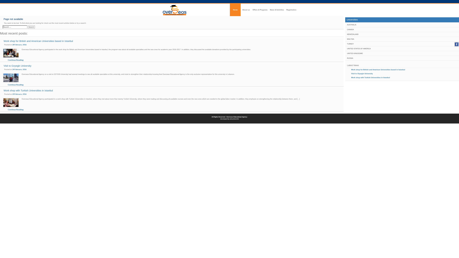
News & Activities (277, 10)
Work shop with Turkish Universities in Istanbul (28, 90)
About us (246, 10)
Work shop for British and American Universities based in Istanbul (38, 41)
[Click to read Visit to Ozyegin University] (11, 78)
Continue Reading (15, 60)
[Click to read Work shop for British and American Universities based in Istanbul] (11, 53)
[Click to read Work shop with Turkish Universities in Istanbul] (11, 102)
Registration (291, 10)
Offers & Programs (260, 10)
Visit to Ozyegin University (17, 65)
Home (235, 10)
